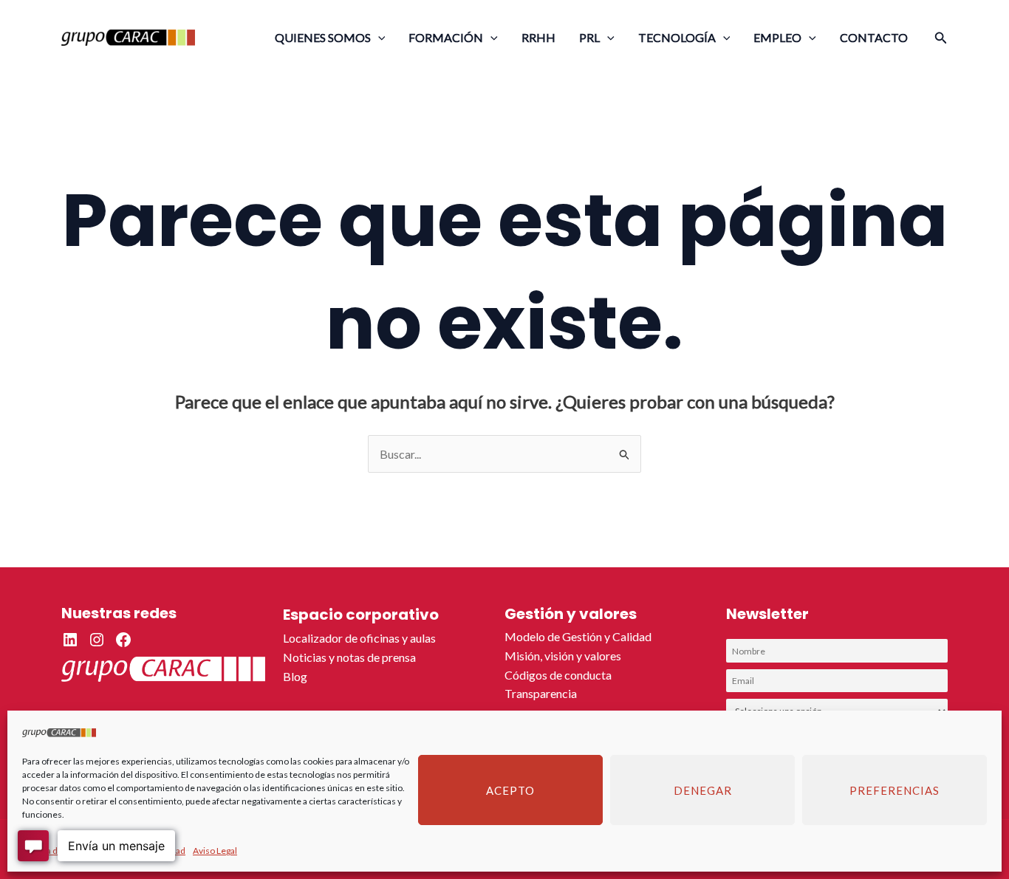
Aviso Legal (215, 850)
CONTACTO (874, 37)
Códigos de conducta (558, 675)
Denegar (703, 790)
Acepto (510, 790)
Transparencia (540, 693)
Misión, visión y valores (562, 656)
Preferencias (894, 790)
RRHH (538, 37)
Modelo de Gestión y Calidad (577, 636)
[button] (378, 37)
